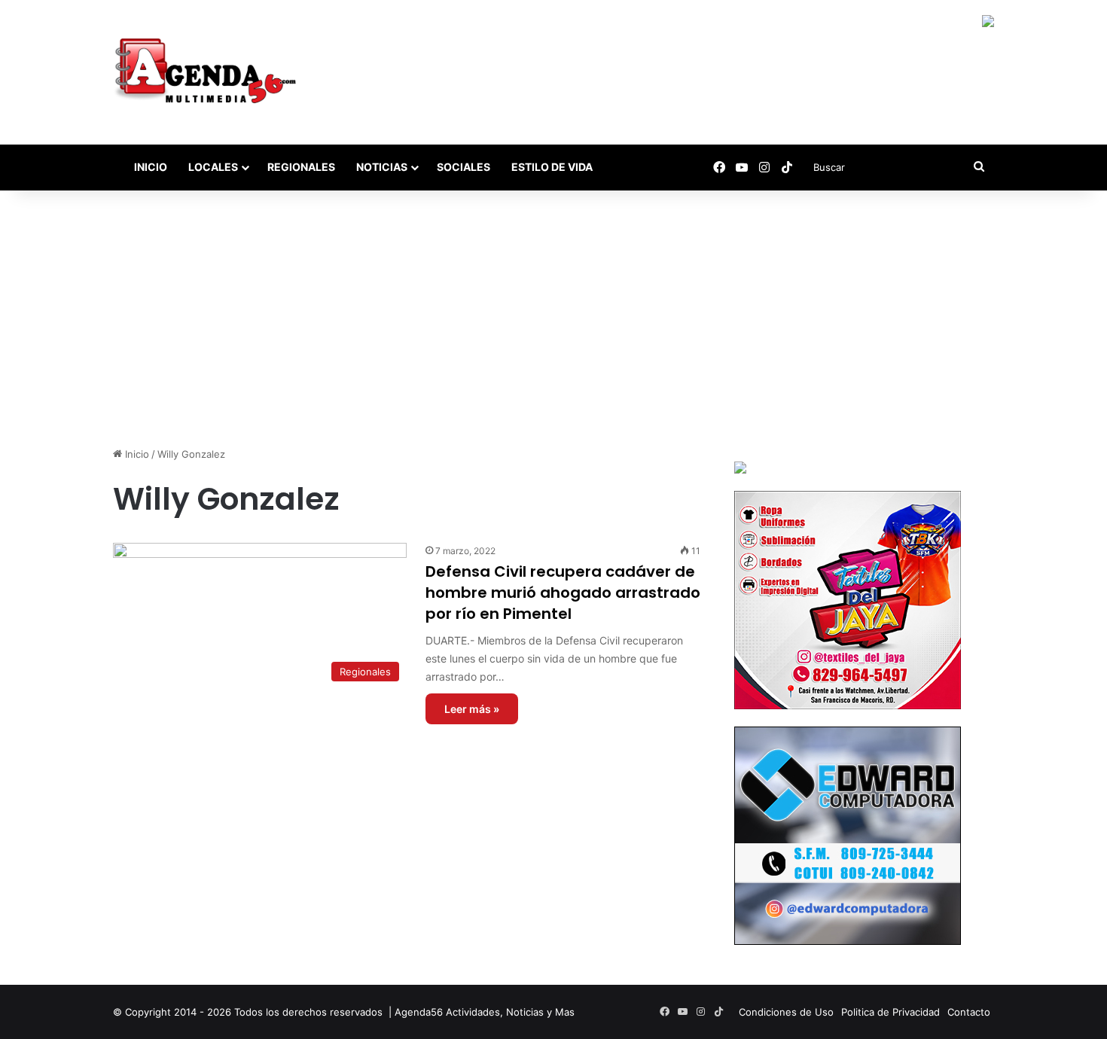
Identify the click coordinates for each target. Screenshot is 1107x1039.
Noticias (381, 166)
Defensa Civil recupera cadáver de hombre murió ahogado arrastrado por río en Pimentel (562, 592)
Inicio (149, 166)
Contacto (968, 1012)
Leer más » (471, 708)
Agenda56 (419, 1012)
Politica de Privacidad (890, 1012)
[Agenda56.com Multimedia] (208, 72)
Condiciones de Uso (786, 1012)
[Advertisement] (553, 318)
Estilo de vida (552, 166)
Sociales (463, 166)
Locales (213, 166)
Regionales (301, 166)
